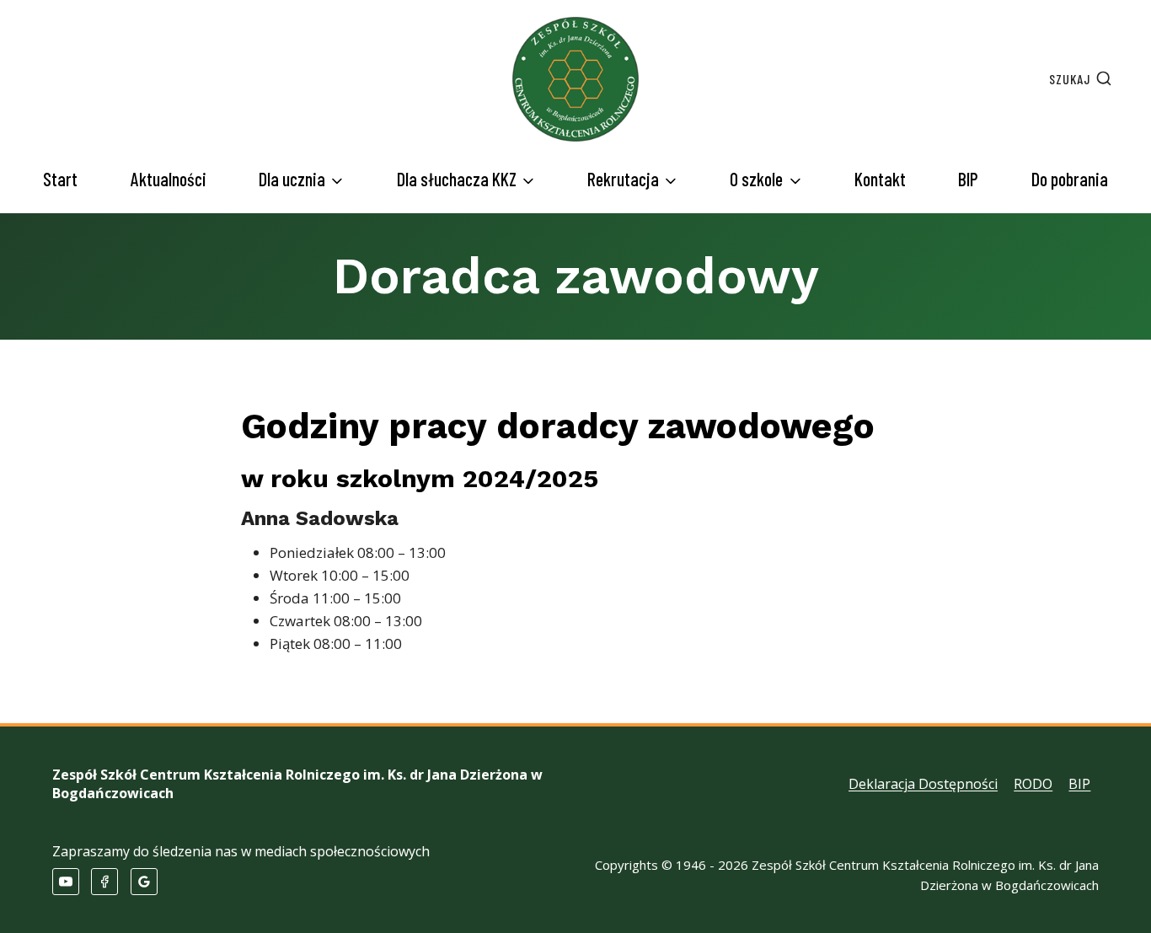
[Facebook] (104, 881)
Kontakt (880, 179)
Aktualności (168, 179)
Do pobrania (1069, 179)
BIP (968, 179)
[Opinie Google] (144, 881)
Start (60, 179)
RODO (1033, 784)
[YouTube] (65, 881)
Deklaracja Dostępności (923, 784)
